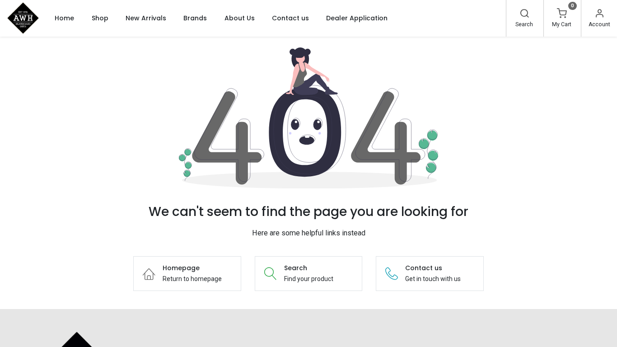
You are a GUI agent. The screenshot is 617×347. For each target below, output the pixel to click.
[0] (562, 14)
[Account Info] (599, 14)
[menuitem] (64, 18)
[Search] (524, 14)
